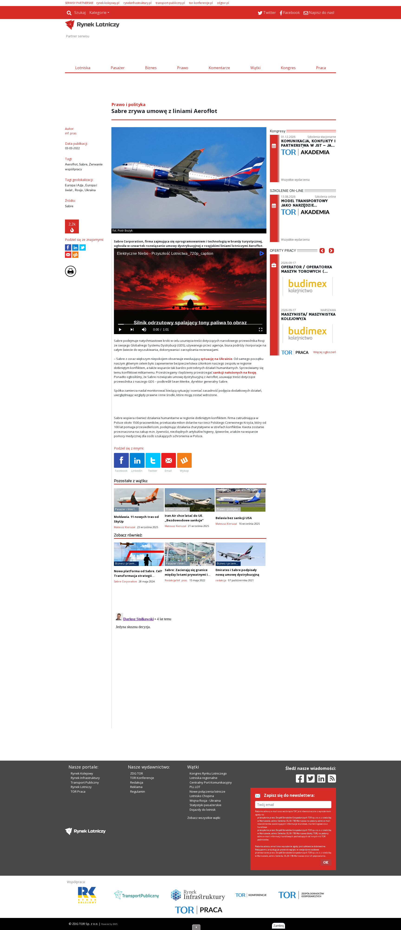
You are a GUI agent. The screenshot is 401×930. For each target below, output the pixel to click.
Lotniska (82, 67)
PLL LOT (195, 787)
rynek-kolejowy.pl (107, 3)
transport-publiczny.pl (170, 3)
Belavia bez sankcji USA (234, 518)
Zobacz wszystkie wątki (203, 818)
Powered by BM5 (109, 924)
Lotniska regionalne (203, 778)
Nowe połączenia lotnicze (207, 791)
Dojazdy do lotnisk (203, 809)
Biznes (151, 67)
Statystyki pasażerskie (205, 805)
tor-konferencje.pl (201, 3)
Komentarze (219, 67)
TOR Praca (78, 791)
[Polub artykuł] (68, 247)
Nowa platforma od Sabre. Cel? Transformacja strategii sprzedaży (138, 575)
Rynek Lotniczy (81, 787)
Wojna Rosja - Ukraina (205, 800)
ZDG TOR (136, 773)
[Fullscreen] (260, 329)
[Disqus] (190, 669)
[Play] (120, 329)
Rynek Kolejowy (82, 773)
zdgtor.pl (223, 3)
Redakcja (136, 782)
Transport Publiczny (85, 782)
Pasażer (118, 67)
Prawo (182, 67)
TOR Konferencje (142, 778)
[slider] (190, 324)
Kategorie (98, 12)
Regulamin (137, 791)
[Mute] (144, 329)
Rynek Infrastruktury (85, 778)
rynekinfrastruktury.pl (137, 3)
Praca (321, 67)
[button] (322, 257)
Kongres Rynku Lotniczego (208, 773)
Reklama (136, 787)
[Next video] (132, 329)
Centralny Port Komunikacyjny (211, 782)
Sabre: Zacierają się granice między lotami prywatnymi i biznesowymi (186, 574)
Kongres (288, 67)
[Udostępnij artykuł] (75, 247)
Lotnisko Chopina (202, 796)
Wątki (255, 67)
